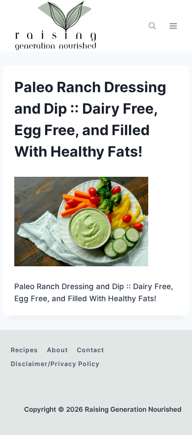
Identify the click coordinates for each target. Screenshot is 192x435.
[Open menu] (173, 26)
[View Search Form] (152, 26)
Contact (90, 350)
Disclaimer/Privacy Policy (55, 363)
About (57, 350)
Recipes (24, 350)
